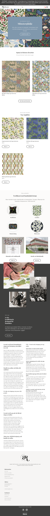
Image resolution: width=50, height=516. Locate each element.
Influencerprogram (9, 478)
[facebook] (23, 509)
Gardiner (6, 496)
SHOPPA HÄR (25, 34)
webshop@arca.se (8, 488)
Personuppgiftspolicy (9, 474)
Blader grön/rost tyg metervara (9, 176)
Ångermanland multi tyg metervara (10, 141)
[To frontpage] (5, 7)
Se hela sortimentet (25, 101)
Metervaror (7, 494)
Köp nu (5, 146)
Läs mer (37, 260)
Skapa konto (7, 476)
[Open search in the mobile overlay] (22, 7)
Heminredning (8, 498)
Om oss (6, 471)
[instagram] (26, 509)
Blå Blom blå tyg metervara (32, 141)
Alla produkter (8, 499)
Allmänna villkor (8, 472)
